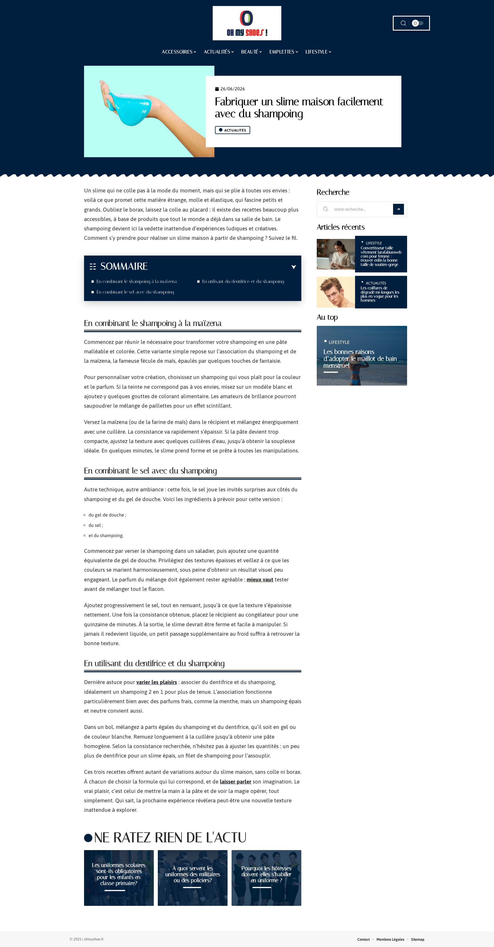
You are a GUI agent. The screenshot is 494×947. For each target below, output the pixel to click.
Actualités (235, 130)
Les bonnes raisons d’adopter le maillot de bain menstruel (360, 358)
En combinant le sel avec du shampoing (135, 292)
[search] (403, 23)
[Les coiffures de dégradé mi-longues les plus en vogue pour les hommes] (336, 292)
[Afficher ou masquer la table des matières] (222, 267)
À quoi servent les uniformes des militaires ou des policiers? (193, 874)
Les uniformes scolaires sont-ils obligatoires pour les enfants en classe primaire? (119, 874)
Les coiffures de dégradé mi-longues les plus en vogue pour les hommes (380, 294)
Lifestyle (374, 243)
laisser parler (235, 781)
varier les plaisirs (156, 682)
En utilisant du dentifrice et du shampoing (243, 281)
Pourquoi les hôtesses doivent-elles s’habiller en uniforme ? (267, 874)
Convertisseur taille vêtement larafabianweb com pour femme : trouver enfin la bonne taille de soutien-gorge (381, 256)
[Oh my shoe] (247, 23)
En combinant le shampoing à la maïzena (137, 281)
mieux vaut (260, 579)
